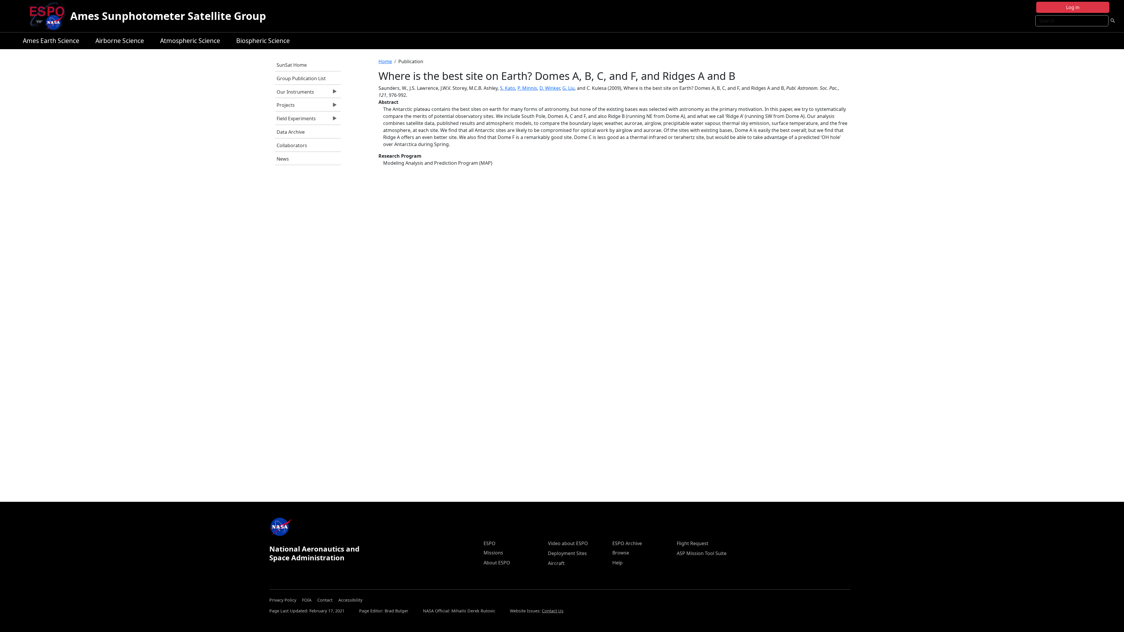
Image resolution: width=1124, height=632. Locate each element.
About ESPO (497, 562)
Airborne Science (119, 41)
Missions (493, 552)
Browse (620, 552)
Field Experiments (295, 120)
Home (385, 61)
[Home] (49, 16)
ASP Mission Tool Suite (702, 553)
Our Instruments (294, 93)
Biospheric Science (263, 41)
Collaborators (292, 145)
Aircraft (556, 563)
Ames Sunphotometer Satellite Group (168, 16)
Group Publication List (301, 78)
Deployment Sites (567, 553)
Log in (1073, 7)
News (283, 159)
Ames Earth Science (51, 41)
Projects (285, 106)
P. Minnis (527, 88)
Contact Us (552, 611)
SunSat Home (292, 65)
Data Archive (291, 132)
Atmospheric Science (190, 41)
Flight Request (692, 543)
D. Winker (549, 88)
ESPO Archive (627, 543)
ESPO (490, 543)
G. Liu (568, 88)
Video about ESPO (568, 543)
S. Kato (507, 88)
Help (617, 562)
